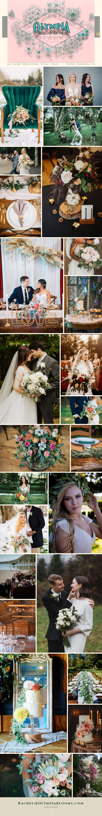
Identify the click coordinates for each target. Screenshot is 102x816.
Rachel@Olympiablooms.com (51, 803)
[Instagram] (51, 811)
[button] (98, 33)
